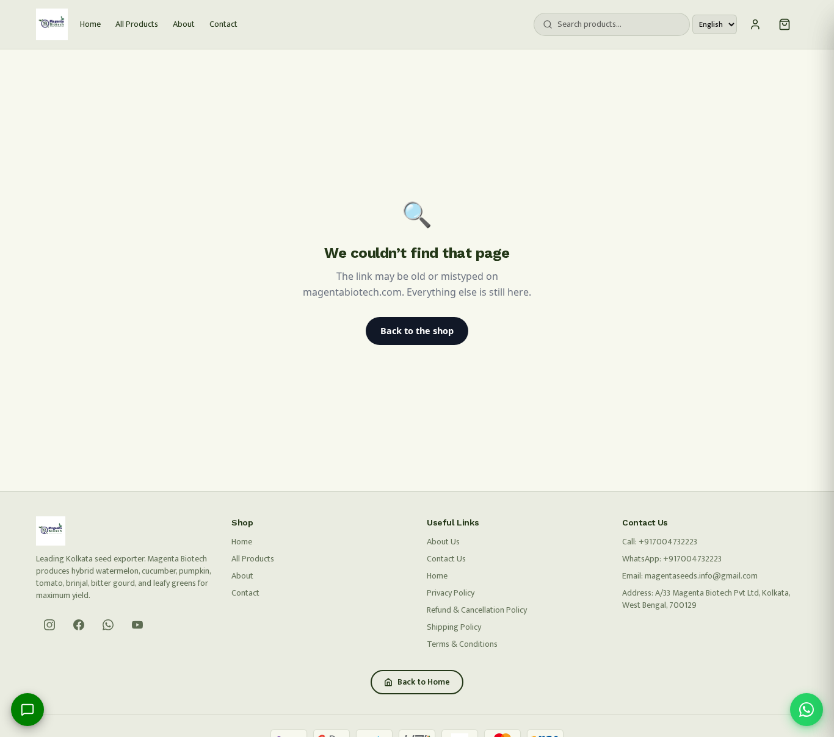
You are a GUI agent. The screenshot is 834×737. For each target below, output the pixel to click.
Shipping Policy (454, 627)
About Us (443, 542)
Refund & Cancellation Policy (477, 610)
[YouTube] (137, 624)
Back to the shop (417, 330)
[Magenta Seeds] (52, 24)
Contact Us (446, 559)
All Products (136, 24)
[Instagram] (49, 624)
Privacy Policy (450, 593)
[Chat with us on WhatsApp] (806, 709)
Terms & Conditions (462, 644)
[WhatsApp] (108, 624)
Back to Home (423, 682)
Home (90, 24)
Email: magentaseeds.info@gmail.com (690, 576)
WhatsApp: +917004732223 (672, 559)
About (184, 24)
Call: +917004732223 (659, 542)
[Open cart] (784, 24)
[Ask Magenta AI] (27, 709)
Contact (223, 24)
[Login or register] (755, 24)
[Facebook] (78, 624)
